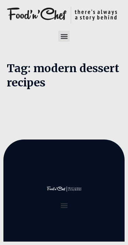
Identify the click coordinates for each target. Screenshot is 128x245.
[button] (64, 36)
